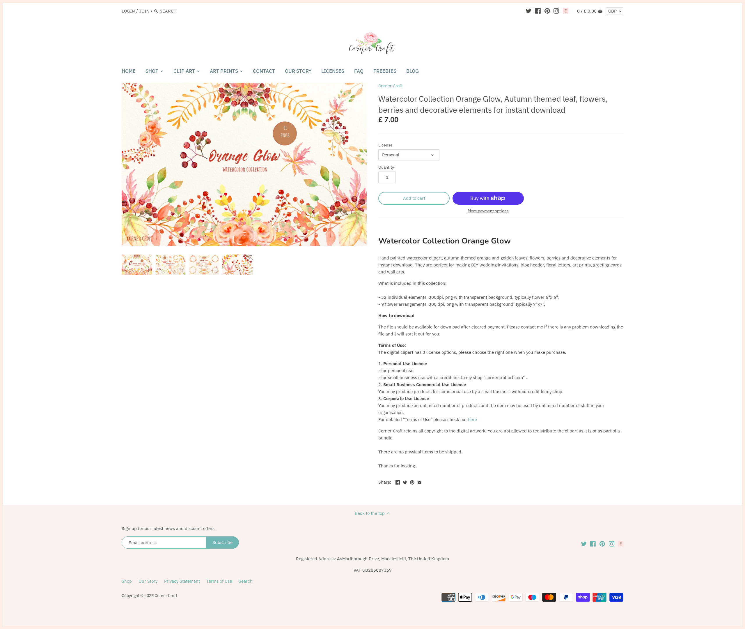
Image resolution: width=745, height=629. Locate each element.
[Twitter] (528, 10)
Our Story (148, 581)
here (472, 419)
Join (144, 11)
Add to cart (414, 198)
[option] (137, 265)
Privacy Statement (182, 581)
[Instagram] (556, 10)
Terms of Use (219, 581)
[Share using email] (419, 481)
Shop (127, 581)
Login (128, 11)
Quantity (386, 167)
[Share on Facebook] (397, 481)
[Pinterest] (547, 10)
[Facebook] (538, 10)
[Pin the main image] (412, 481)
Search (246, 581)
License (385, 145)
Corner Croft (390, 86)
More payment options (488, 211)
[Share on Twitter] (405, 481)
